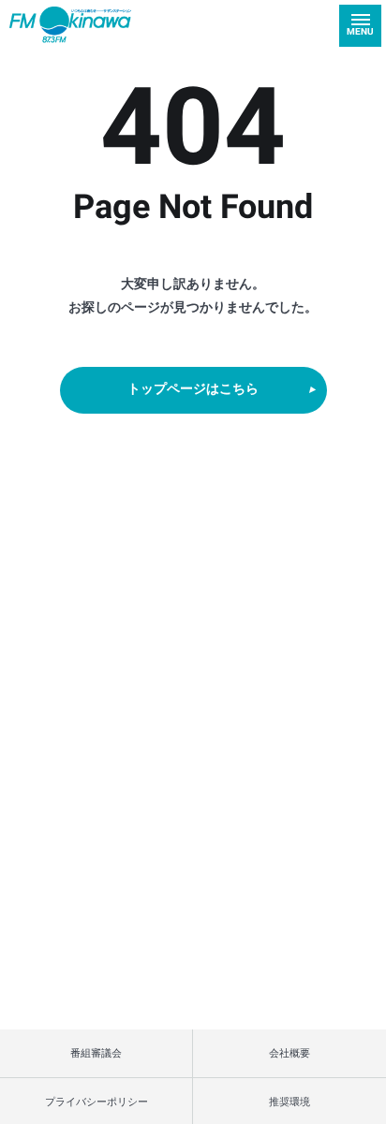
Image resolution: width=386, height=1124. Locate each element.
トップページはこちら (193, 389)
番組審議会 (96, 1052)
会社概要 (289, 1052)
